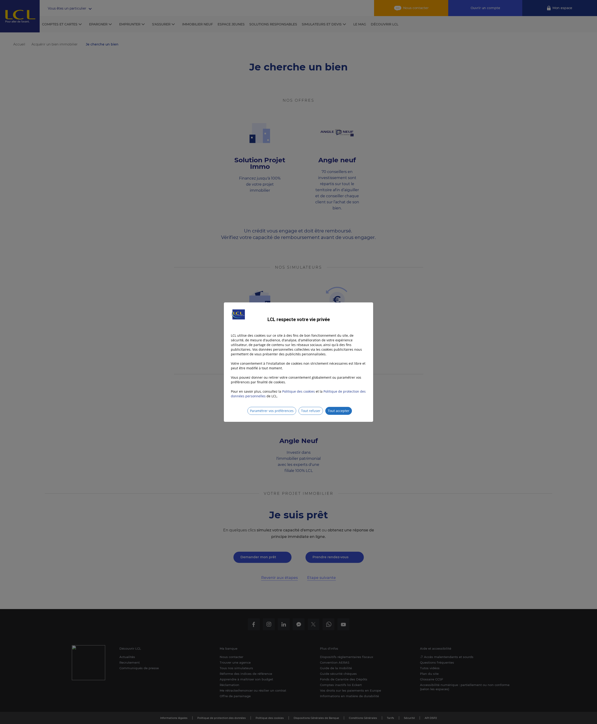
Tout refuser (310, 411)
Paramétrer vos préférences (272, 411)
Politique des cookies (298, 391)
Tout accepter (338, 411)
